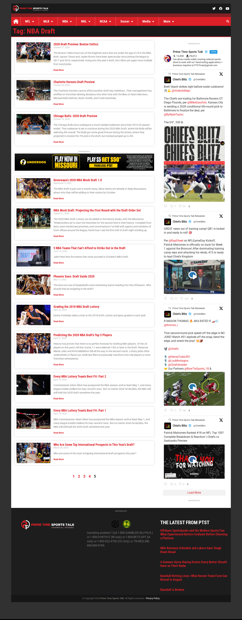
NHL (84, 21)
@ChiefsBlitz (199, 79)
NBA (65, 21)
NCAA (103, 21)
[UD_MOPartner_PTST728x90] (84, 169)
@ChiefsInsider (177, 364)
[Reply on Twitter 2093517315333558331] (166, 410)
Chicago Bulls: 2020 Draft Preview (75, 116)
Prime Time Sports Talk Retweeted (188, 74)
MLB (46, 21)
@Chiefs (173, 348)
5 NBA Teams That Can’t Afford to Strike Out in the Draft (89, 248)
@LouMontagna (178, 360)
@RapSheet (176, 240)
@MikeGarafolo (197, 102)
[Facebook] (220, 8)
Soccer (124, 21)
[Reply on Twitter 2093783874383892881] (166, 298)
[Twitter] (214, 8)
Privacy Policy (153, 598)
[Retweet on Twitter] (169, 73)
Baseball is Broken (172, 589)
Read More (59, 70)
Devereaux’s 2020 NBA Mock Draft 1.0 (78, 180)
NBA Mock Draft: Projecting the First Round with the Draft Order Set (97, 210)
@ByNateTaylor (173, 114)
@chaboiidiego (181, 90)
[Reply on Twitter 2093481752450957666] (166, 484)
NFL (27, 21)
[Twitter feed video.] (194, 277)
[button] (227, 21)
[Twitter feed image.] (194, 164)
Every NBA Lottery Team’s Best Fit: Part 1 (80, 410)
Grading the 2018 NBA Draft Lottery (76, 306)
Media (146, 21)
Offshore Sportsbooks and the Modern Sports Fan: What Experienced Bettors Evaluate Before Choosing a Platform (193, 534)
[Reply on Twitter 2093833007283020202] (166, 206)
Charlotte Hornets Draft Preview (74, 82)
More (167, 21)
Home (15, 21)
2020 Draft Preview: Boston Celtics (76, 44)
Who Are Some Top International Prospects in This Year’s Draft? (94, 444)
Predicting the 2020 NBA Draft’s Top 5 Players (83, 335)
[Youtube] (227, 8)
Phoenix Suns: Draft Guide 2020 (74, 276)
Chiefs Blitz (180, 79)
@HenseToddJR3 (179, 356)
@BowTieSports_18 (196, 368)
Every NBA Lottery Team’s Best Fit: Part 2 (80, 376)
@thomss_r (171, 325)
